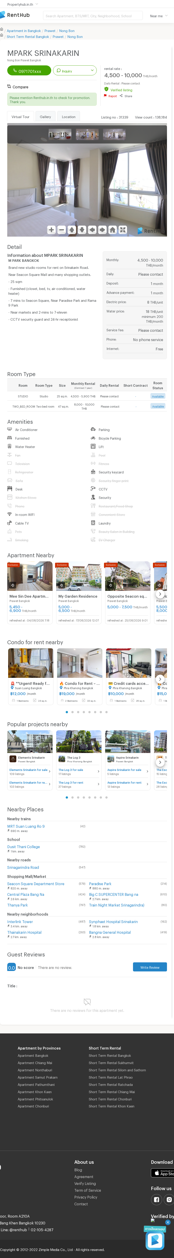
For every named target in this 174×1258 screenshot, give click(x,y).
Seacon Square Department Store (35, 883)
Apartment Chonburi (33, 1105)
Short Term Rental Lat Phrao (111, 1076)
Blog (78, 1169)
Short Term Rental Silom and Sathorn (117, 1069)
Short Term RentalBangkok (28, 36)
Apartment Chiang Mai (35, 1062)
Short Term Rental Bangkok (110, 1054)
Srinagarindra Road (23, 866)
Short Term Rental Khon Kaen (111, 1105)
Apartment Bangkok (33, 1054)
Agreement (83, 1175)
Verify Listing (85, 1182)
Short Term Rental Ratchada (111, 1083)
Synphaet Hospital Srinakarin (113, 920)
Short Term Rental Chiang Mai (112, 1091)
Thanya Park (17, 904)
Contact (81, 1203)
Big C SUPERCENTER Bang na (113, 893)
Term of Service (87, 1189)
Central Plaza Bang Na (25, 893)
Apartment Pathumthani (36, 1083)
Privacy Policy (85, 1196)
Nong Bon (67, 30)
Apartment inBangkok (24, 30)
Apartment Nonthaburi (35, 1069)
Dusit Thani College (23, 845)
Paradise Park (100, 883)
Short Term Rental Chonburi (110, 1098)
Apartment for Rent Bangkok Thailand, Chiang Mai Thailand (21, 15)
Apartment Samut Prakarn (38, 1076)
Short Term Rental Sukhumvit (111, 1062)
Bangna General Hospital (110, 931)
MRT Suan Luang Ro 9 (26, 825)
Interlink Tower (20, 920)
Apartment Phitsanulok (35, 1098)
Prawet (50, 30)
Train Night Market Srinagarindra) (116, 904)
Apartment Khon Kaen (35, 1091)
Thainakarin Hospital (24, 931)
